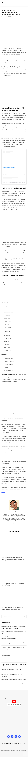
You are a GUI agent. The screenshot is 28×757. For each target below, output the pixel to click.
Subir (14, 754)
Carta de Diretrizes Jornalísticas (10, 743)
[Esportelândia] (9, 3)
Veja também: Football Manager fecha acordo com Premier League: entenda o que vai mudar (13, 490)
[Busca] (24, 3)
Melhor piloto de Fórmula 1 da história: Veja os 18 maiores (13, 679)
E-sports (3, 8)
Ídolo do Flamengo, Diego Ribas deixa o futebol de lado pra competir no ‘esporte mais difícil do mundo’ (12, 559)
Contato (23, 743)
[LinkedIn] (19, 736)
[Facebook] (8, 736)
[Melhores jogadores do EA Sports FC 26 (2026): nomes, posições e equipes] (14, 596)
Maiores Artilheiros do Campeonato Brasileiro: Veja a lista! (13, 683)
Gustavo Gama (14, 512)
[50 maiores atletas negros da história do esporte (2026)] (14, 572)
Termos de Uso (4, 746)
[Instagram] (16, 736)
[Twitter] (12, 736)
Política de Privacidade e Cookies (18, 746)
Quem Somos (13, 741)
